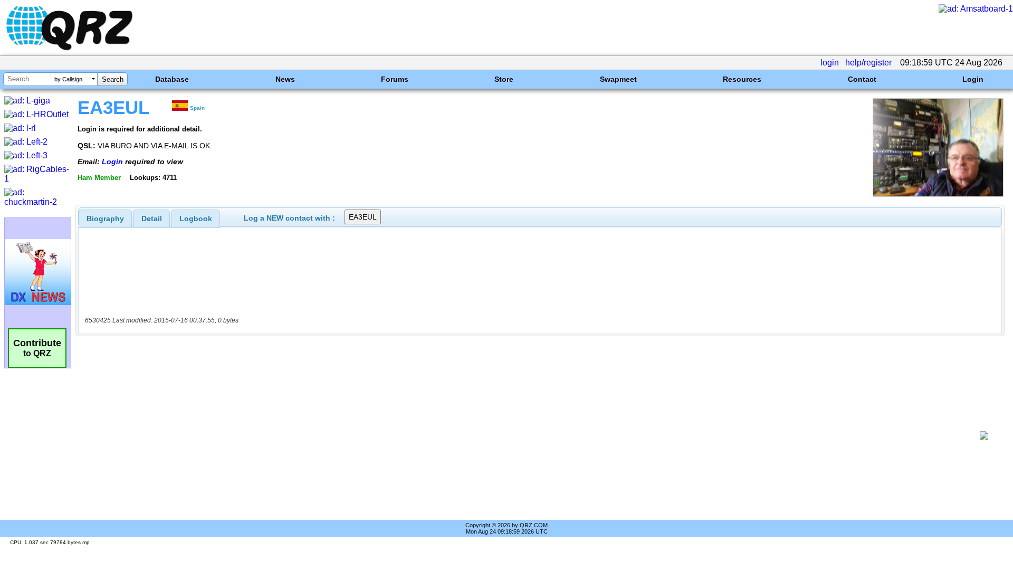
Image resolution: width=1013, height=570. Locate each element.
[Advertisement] (527, 435)
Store (503, 79)
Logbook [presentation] (195, 218)
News (285, 79)
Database (172, 79)
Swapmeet (618, 79)
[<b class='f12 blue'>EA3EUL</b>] (938, 193)
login (829, 62)
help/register (868, 62)
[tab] (105, 218)
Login (972, 79)
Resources (742, 79)
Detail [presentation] (151, 218)
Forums (394, 79)
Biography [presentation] (105, 218)
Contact (862, 79)
